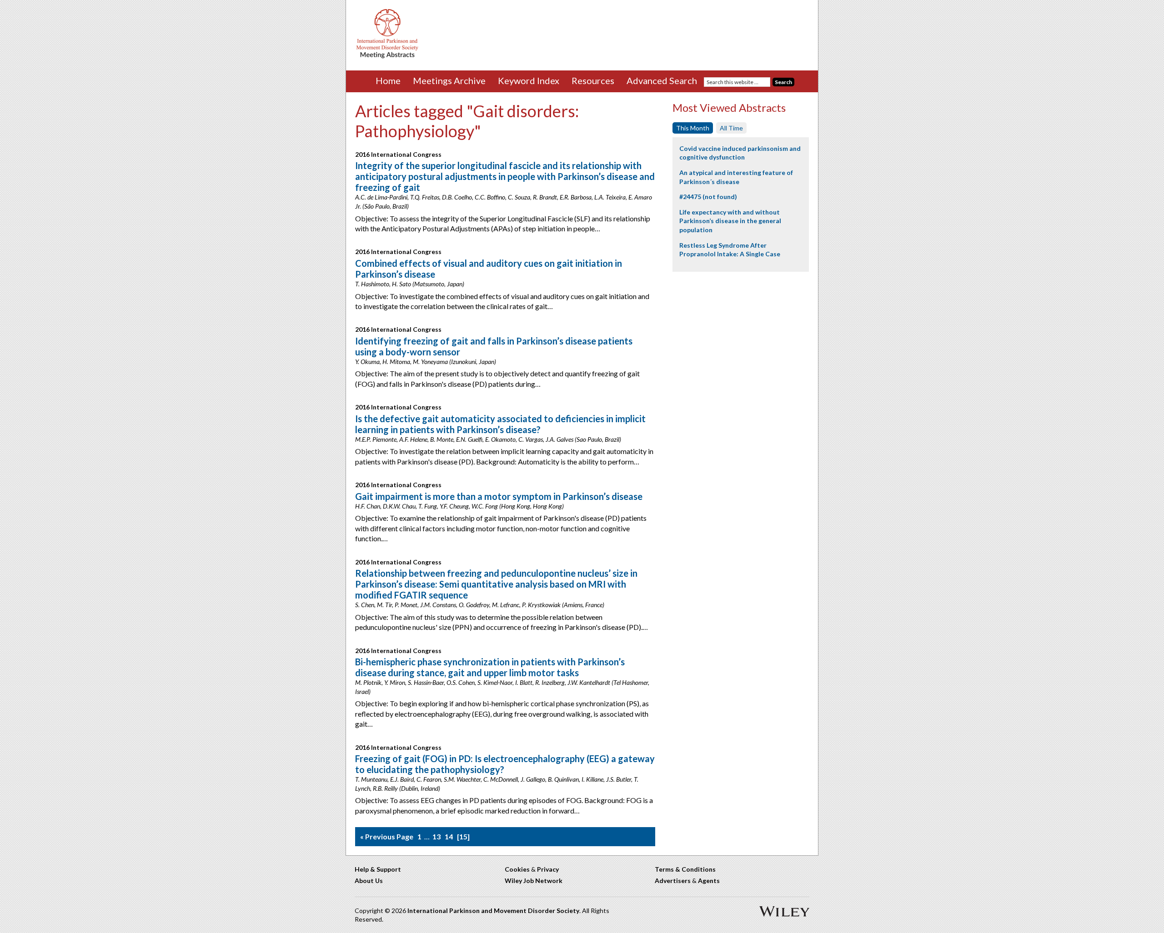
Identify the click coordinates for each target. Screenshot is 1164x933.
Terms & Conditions (685, 869)
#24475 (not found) (708, 196)
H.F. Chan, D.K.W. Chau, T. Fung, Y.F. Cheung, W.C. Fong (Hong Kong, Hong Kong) (459, 506)
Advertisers (673, 880)
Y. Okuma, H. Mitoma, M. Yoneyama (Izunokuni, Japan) (425, 361)
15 (463, 836)
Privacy (548, 869)
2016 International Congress (398, 154)
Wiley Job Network (533, 880)
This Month (692, 128)
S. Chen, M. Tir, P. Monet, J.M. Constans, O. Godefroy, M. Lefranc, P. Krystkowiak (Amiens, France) (479, 605)
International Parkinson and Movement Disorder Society (493, 910)
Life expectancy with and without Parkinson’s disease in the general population (730, 221)
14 (449, 836)
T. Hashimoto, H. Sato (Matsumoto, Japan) (409, 284)
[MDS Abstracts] (387, 56)
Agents (709, 880)
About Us (369, 880)
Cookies (517, 869)
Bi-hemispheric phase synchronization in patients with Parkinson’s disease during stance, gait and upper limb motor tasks (490, 667)
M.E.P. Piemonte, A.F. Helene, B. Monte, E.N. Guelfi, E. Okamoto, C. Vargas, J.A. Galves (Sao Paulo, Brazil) (488, 439)
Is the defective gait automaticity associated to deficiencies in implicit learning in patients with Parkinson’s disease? (500, 424)
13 (436, 836)
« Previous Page (386, 836)
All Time (731, 128)
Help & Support (378, 869)
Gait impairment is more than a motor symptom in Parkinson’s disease (498, 496)
